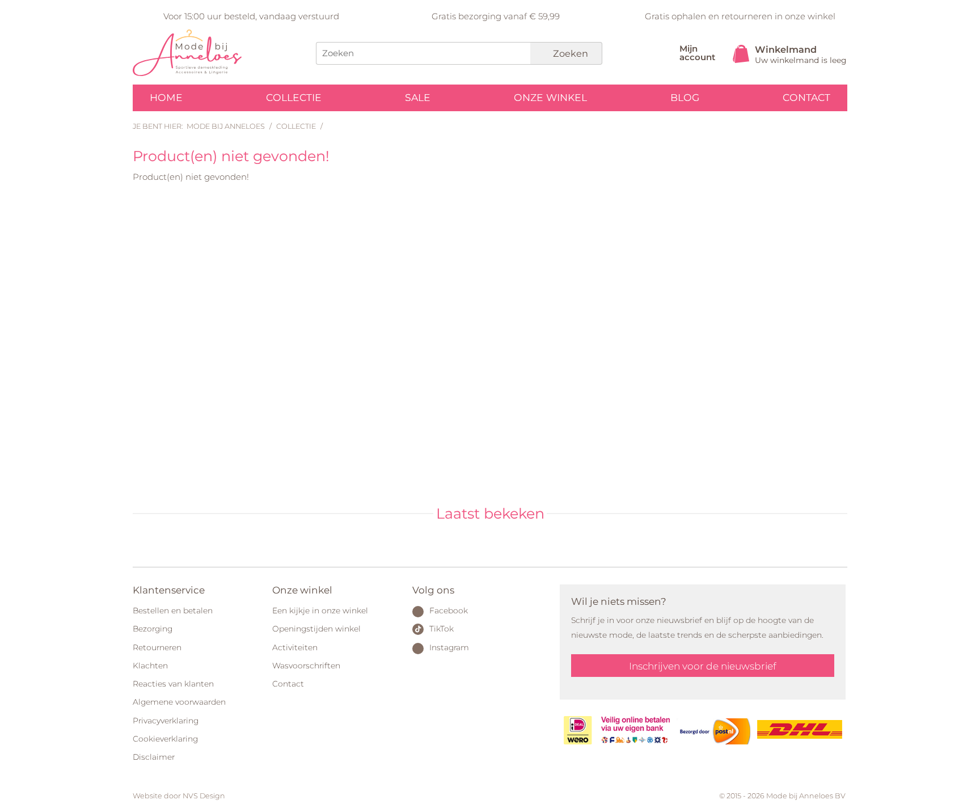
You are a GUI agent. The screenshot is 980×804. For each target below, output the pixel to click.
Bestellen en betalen (173, 610)
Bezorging (152, 628)
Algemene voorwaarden (179, 701)
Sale (417, 97)
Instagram (449, 647)
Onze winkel (550, 97)
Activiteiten (295, 647)
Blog (684, 97)
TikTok (441, 628)
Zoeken (569, 53)
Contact (806, 97)
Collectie (294, 97)
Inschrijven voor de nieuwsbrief (702, 666)
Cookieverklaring (165, 738)
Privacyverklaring (165, 720)
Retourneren (157, 647)
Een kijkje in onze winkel (320, 610)
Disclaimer (154, 756)
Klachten (150, 665)
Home (166, 97)
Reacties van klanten (173, 683)
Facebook (448, 610)
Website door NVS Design (179, 796)
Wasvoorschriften (306, 665)
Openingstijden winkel (316, 628)
